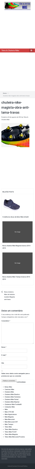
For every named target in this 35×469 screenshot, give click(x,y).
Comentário (5, 321)
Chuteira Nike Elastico (12, 394)
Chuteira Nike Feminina (12, 397)
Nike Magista (9, 417)
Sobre (9, 466)
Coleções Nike (10, 407)
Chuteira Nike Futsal (11, 399)
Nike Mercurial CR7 (11, 422)
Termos (20, 466)
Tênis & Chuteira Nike (10, 50)
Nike (6, 409)
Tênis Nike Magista (11, 434)
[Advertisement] (17, 29)
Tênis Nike (8, 427)
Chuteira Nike (9, 392)
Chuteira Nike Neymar (12, 402)
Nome (3, 347)
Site (2, 363)
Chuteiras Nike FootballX (13, 404)
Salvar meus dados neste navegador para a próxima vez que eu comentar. (15, 375)
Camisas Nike (9, 389)
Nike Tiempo (9, 424)
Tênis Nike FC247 (11, 432)
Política (25, 466)
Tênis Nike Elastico (11, 429)
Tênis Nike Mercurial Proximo (15, 437)
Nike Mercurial (10, 419)
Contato (14, 466)
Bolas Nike (8, 387)
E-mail (4, 355)
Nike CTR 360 (9, 412)
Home (5, 93)
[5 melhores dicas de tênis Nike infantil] (11, 204)
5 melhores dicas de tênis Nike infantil (15, 217)
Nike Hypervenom (11, 414)
